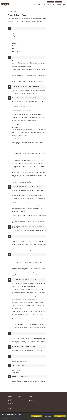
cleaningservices (34, 5)
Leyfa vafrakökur (37, 416)
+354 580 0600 (10, 400)
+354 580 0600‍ (21, 399)
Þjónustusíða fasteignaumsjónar (11, 405)
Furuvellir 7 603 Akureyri (22, 397)
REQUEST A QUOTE (51, 1)
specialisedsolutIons (46, 5)
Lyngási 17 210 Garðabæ (10, 398)
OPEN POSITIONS (58, 1)
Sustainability (14, 7)
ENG (65, 1)
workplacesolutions (59, 5)
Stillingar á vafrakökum (48, 416)
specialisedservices (39, 5)
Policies (20, 7)
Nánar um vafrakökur (15, 418)
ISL (63, 1)
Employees (8, 7)
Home (10, 11)
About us (3, 7)
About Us (13, 11)
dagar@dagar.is (32, 397)
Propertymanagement (52, 5)
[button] (34, 5)
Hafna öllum (60, 416)
